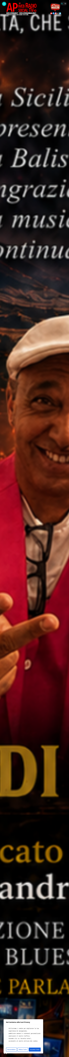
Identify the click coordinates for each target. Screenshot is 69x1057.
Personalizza (11, 1049)
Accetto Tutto (34, 1049)
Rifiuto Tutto (23, 1049)
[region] (23, 1036)
